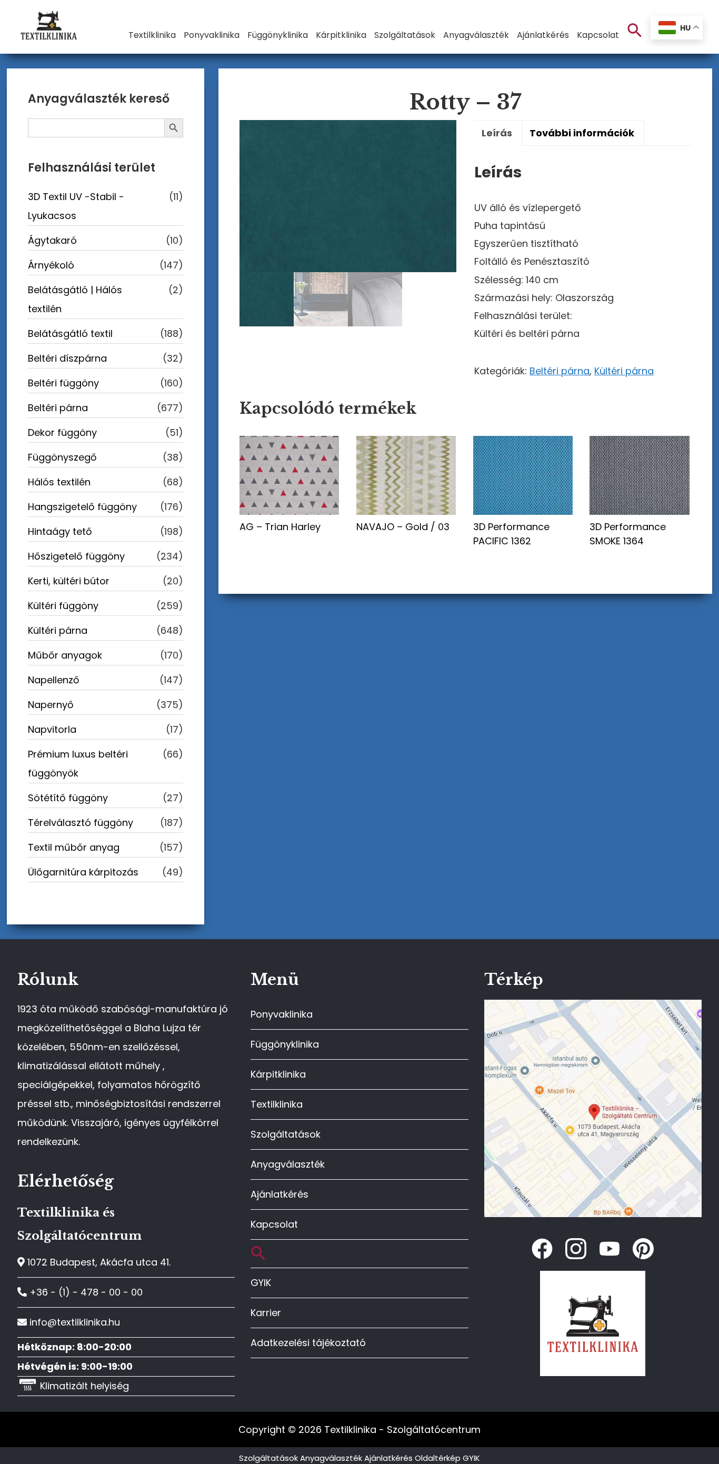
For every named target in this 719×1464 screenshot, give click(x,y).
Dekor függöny (62, 432)
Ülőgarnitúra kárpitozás (83, 872)
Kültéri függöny (63, 605)
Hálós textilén (59, 482)
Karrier (266, 1312)
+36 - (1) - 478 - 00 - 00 (85, 1292)
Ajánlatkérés (279, 1194)
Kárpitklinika (278, 1074)
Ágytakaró (52, 240)
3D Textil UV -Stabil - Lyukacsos (76, 206)
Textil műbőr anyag (73, 847)
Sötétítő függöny (68, 797)
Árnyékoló (51, 265)
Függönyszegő (62, 457)
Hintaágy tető (60, 531)
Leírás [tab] (497, 133)
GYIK (261, 1282)
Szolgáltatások (286, 1134)
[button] (635, 31)
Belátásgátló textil (70, 333)
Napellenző (53, 679)
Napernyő (51, 704)
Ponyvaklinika (282, 1014)
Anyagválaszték (288, 1164)
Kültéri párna (624, 370)
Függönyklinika (285, 1044)
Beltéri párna (560, 370)
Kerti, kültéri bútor (68, 580)
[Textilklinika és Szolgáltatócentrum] (593, 1005)
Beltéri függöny (63, 383)
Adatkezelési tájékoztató (308, 1342)
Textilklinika (277, 1104)
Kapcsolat (274, 1224)
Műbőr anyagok (65, 655)
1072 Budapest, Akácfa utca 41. (98, 1262)
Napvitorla (52, 729)
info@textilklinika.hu (73, 1322)
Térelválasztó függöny (80, 822)
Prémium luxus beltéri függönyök (78, 764)
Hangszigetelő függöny (82, 506)
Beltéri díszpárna (67, 358)
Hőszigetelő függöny (76, 556)
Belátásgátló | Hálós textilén (75, 299)
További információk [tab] (582, 133)
